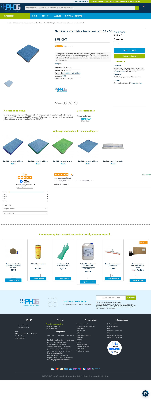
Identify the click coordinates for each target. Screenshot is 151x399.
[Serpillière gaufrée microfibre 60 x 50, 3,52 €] (113, 150)
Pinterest (75, 103)
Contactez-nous (136, 83)
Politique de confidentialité (91, 376)
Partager (64, 103)
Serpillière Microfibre (72, 73)
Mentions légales (75, 376)
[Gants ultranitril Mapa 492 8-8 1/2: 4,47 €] (63, 257)
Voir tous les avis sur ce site (25, 188)
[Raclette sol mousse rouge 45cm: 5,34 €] (113, 257)
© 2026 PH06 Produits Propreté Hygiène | (56, 376)
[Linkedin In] (50, 304)
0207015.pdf (85, 119)
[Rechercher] (137, 8)
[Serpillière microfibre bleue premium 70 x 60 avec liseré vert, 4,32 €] (38, 150)
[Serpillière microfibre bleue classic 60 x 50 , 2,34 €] (88, 150)
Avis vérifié (147, 174)
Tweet (70, 103)
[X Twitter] (55, 304)
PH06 (64, 76)
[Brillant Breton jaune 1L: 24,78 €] (38, 257)
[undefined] (34, 184)
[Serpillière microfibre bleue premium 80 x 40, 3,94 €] (13, 150)
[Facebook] (50, 300)
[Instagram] (55, 300)
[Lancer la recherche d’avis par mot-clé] (46, 213)
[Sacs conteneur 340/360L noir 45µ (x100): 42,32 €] (137, 257)
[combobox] (78, 8)
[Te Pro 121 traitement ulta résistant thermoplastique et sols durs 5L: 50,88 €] (88, 258)
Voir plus (58, 63)
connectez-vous (119, 71)
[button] (143, 8)
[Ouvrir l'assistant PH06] (145, 393)
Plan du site (105, 376)
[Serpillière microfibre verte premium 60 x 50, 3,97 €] (63, 150)
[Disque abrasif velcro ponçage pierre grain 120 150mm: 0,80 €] (13, 257)
